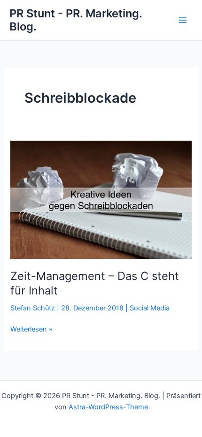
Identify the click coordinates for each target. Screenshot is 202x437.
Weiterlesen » (31, 329)
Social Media (150, 308)
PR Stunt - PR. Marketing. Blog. (75, 20)
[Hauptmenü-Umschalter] (183, 20)
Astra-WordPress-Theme (108, 407)
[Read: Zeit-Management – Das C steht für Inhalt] (100, 199)
